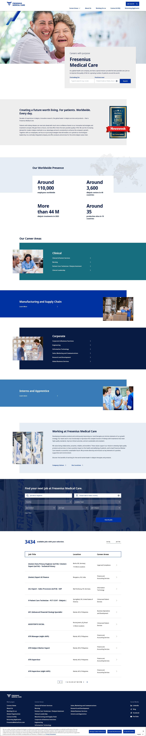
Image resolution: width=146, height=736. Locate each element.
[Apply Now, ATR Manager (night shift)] (117, 637)
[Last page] (87, 682)
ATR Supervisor (34, 659)
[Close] (143, 731)
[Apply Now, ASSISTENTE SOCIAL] (117, 625)
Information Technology (60, 349)
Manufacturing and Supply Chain (46, 717)
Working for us (101, 8)
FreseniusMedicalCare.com (16, 722)
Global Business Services (60, 361)
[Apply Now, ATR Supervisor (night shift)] (117, 672)
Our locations (76, 465)
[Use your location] (117, 81)
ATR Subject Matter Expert (39, 648)
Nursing (55, 262)
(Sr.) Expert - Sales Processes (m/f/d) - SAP (45, 589)
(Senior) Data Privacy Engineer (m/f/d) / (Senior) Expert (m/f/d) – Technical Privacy (47, 565)
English (139, 734)
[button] (48, 502)
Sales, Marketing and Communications (65, 353)
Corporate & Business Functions (63, 341)
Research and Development (61, 357)
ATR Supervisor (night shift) (39, 671)
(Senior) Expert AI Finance (38, 577)
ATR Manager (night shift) (38, 636)
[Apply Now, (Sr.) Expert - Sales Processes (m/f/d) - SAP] (117, 590)
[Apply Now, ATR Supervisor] (117, 660)
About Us (88, 8)
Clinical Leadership (58, 270)
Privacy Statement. (51, 734)
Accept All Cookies (129, 731)
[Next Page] (84, 682)
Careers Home (11, 705)
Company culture (58, 465)
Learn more (23, 396)
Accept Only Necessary (114, 731)
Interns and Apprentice (79, 714)
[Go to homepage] (16, 4)
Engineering (56, 345)
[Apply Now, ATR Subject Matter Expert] (117, 649)
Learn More (23, 307)
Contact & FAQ (115, 8)
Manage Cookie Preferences (97, 731)
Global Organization (13, 714)
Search (125, 81)
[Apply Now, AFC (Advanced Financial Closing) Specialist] (117, 613)
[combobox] (105, 81)
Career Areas (73, 8)
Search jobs (108, 520)
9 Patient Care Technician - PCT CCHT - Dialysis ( (47, 600)
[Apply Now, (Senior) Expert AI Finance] (117, 578)
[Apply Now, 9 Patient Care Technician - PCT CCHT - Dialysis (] (117, 601)
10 (81, 682)
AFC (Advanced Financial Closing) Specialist (45, 612)
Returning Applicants (132, 8)
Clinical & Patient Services (61, 258)
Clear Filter (28, 513)
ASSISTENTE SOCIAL (36, 624)
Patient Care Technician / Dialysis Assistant (67, 266)
